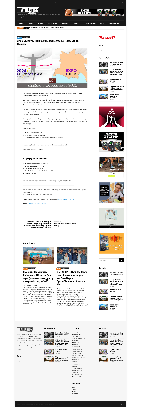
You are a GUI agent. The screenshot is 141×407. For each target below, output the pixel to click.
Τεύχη (41, 2)
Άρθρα (73, 340)
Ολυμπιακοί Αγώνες (114, 23)
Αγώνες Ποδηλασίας (76, 334)
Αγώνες (25, 268)
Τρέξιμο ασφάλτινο (76, 368)
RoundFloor (51, 404)
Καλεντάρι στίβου (76, 351)
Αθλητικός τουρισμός (90, 23)
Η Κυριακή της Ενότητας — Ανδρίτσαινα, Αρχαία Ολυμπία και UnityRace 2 (48, 27)
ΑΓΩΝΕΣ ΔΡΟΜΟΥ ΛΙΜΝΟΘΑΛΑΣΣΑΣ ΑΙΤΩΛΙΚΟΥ (114, 96)
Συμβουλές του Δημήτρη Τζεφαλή (80, 363)
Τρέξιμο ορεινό (75, 370)
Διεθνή (73, 344)
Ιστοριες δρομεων (76, 349)
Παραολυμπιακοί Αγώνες (77, 357)
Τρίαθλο (76, 23)
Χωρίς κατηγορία (75, 376)
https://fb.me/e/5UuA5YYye (66, 199)
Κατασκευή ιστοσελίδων (36, 404)
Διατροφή (102, 23)
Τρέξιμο (40, 23)
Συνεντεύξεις (63, 2)
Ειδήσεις (21, 23)
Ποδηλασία (65, 23)
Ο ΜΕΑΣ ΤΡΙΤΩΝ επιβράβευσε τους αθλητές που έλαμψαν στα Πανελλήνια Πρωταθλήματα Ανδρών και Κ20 (72, 278)
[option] (77, 27)
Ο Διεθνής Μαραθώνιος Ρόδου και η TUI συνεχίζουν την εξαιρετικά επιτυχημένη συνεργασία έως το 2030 (38, 276)
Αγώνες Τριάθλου (76, 336)
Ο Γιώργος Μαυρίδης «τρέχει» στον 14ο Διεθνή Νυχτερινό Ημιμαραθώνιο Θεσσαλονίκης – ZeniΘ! (116, 72)
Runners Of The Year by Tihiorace (37, 203)
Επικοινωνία (47, 2)
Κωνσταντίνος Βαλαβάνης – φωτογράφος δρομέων (116, 63)
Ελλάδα (73, 348)
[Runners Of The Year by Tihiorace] (52, 68)
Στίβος (31, 23)
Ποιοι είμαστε (55, 2)
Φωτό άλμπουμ (52, 23)
